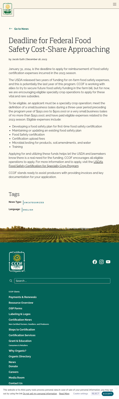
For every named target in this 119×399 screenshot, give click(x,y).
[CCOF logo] (7, 8)
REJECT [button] (95, 393)
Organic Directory (20, 356)
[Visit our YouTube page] (108, 261)
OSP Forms (15, 308)
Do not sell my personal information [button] (40, 393)
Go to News (21, 28)
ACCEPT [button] (107, 394)
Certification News (20, 319)
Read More (64, 393)
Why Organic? (17, 350)
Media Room (17, 377)
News (12, 362)
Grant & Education (20, 340)
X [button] (116, 388)
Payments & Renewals (23, 297)
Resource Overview (21, 302)
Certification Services (22, 335)
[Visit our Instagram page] (101, 261)
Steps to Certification (22, 329)
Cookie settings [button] (80, 393)
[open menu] (115, 4)
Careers (13, 371)
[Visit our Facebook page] (95, 261)
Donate (13, 366)
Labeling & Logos (19, 314)
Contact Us (15, 383)
